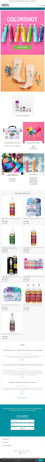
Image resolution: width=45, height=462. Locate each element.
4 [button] (23, 53)
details (22, 359)
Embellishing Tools (33, 148)
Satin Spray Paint (33, 184)
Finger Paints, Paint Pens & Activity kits (12, 146)
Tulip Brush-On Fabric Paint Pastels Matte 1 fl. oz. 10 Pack (33, 277)
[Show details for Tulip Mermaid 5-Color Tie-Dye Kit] (12, 293)
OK (40, 460)
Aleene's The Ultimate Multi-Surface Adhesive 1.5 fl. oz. (10, 277)
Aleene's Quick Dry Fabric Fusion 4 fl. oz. (12, 333)
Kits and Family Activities (12, 143)
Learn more (36, 460)
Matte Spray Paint (33, 180)
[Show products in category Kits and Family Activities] (12, 132)
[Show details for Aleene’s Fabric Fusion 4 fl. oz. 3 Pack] (33, 293)
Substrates (12, 181)
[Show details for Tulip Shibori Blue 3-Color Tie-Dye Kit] (33, 207)
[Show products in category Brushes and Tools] (33, 132)
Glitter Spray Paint (33, 177)
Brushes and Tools (33, 143)
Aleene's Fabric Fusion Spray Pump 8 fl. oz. (11, 219)
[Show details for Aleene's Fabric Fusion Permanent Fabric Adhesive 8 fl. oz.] (33, 236)
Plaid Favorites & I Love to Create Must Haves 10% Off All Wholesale (22, 350)
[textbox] (21, 9)
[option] (22, 33)
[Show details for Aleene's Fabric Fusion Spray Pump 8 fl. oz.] (12, 207)
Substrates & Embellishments (12, 175)
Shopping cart (43, 5)
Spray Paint (33, 174)
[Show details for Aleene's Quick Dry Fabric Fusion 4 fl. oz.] (12, 322)
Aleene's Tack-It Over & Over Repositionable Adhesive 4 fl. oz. (10, 248)
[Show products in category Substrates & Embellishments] (12, 164)
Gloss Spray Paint (33, 178)
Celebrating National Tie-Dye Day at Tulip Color (22, 382)
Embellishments (12, 178)
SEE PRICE (5, 221)
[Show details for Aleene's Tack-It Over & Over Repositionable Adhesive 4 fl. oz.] (12, 236)
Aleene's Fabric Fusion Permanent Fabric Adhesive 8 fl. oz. (33, 248)
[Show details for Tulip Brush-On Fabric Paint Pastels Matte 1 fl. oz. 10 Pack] (33, 264)
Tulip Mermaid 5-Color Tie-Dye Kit (10, 305)
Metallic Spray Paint (33, 181)
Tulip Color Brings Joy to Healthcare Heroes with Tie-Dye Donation (22, 365)
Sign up (22, 428)
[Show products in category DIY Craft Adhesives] (23, 105)
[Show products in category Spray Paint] (33, 164)
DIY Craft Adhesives (23, 115)
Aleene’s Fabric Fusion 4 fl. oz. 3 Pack (32, 305)
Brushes (33, 147)
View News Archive (21, 397)
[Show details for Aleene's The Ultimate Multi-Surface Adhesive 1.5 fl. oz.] (12, 264)
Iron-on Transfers (12, 180)
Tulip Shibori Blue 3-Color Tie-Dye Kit (32, 218)
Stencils (33, 146)
